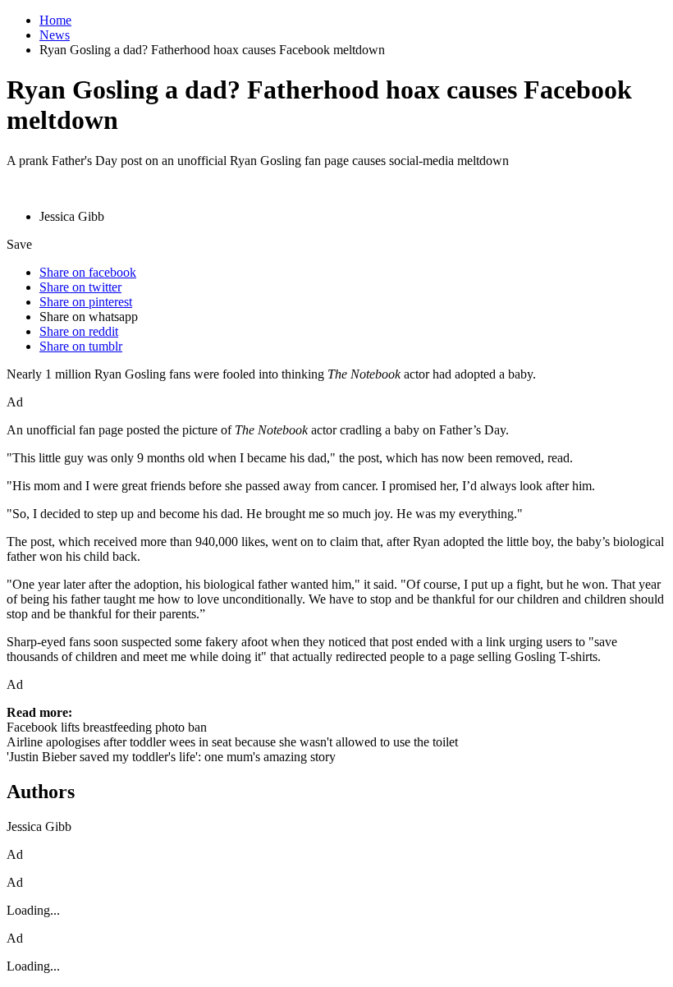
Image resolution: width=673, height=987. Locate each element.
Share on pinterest (85, 302)
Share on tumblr (80, 346)
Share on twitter (80, 287)
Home (55, 20)
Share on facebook (87, 272)
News (54, 35)
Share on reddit (78, 331)
